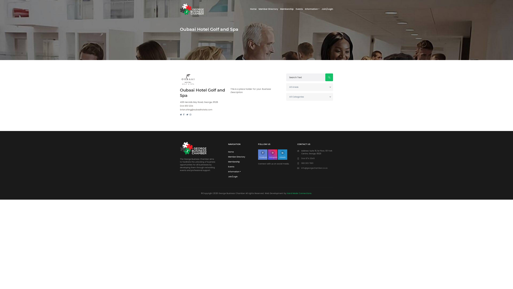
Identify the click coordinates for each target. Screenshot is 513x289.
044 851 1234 (186, 105)
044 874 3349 (308, 158)
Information (311, 9)
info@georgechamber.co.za (314, 168)
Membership (287, 9)
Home (253, 9)
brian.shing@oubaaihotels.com (196, 109)
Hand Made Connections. (299, 193)
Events (299, 9)
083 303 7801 (307, 163)
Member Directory (268, 9)
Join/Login (327, 9)
